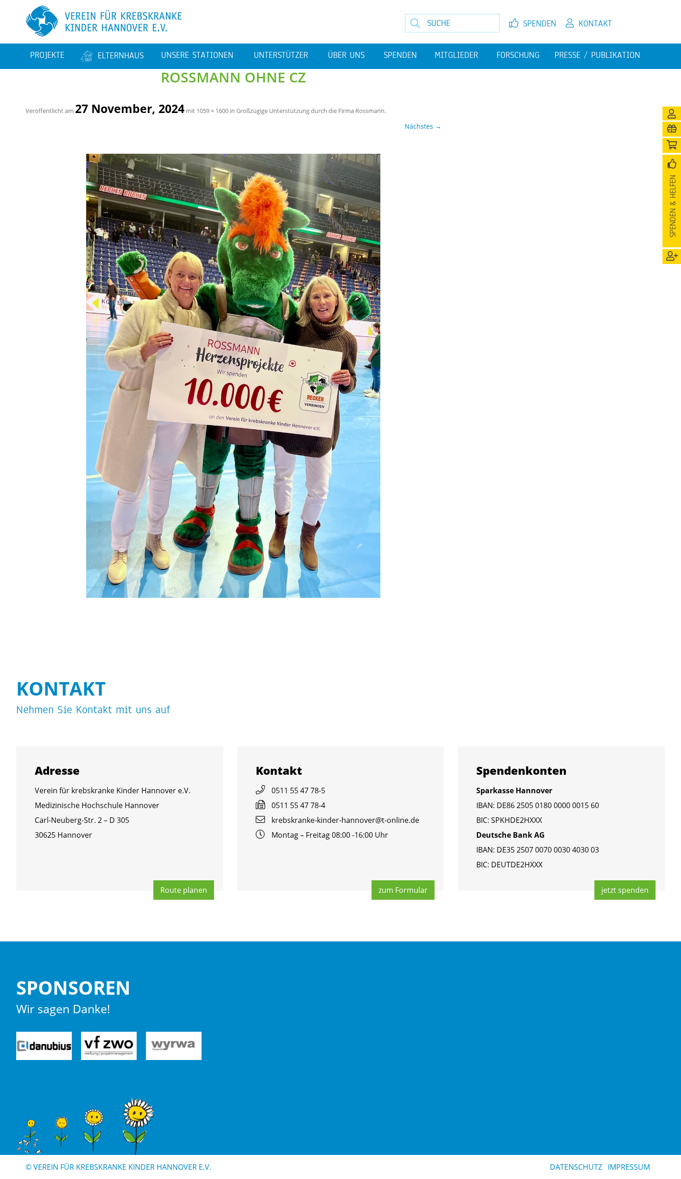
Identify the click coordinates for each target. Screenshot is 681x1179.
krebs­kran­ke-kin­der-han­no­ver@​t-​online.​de (345, 820)
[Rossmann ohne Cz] (233, 376)
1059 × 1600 (212, 111)
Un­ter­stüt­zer (281, 55)
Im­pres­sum (629, 1167)
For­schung (518, 55)
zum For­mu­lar (403, 890)
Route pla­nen (183, 890)
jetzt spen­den (625, 890)
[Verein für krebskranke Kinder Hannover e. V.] (193, 22)
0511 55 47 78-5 (298, 790)
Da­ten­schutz (576, 1167)
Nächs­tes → (422, 126)
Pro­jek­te (47, 55)
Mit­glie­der (456, 55)
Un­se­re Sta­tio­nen (197, 55)
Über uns (346, 55)
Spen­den (539, 24)
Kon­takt (595, 24)
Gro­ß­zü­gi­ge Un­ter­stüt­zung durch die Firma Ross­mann (310, 111)
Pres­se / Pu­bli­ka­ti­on (597, 55)
